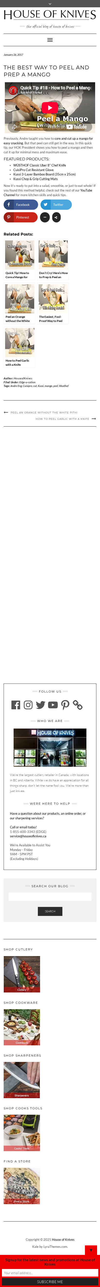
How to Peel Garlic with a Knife (62, 418)
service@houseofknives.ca (28, 836)
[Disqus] (50, 496)
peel (55, 385)
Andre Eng (16, 385)
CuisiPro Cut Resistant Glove (33, 170)
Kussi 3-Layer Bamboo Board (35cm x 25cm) (44, 174)
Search (50, 911)
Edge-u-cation (27, 382)
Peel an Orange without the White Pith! (44, 412)
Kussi (41, 385)
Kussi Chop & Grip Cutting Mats (35, 179)
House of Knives (63, 1239)
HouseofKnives (23, 378)
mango (48, 385)
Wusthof (63, 385)
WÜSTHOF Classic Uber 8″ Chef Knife (39, 165)
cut (35, 385)
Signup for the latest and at (50, 1262)
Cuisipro (27, 385)
